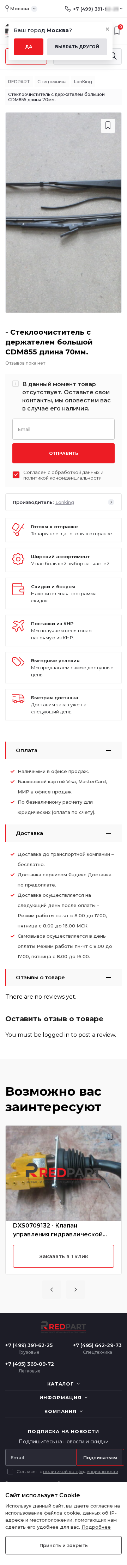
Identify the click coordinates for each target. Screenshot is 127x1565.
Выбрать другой (77, 46)
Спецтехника (52, 81)
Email (24, 428)
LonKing (83, 81)
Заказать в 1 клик (63, 1256)
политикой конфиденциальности (62, 478)
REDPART (19, 81)
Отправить (63, 453)
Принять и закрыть (64, 1545)
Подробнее (96, 1527)
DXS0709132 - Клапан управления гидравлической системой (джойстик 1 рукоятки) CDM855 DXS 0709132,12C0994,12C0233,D (63, 1230)
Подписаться (100, 1457)
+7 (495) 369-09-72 (29, 1364)
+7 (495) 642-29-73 (97, 1345)
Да (28, 46)
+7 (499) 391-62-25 (96, 9)
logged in (56, 1034)
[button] (51, 1289)
